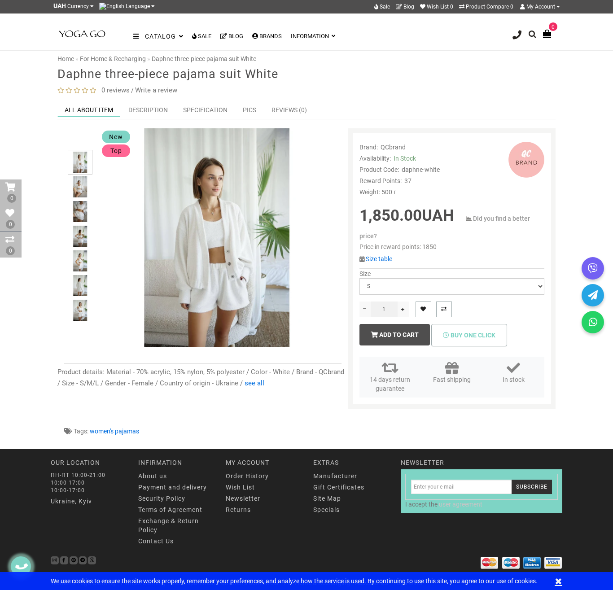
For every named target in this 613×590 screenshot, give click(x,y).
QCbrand (393, 147)
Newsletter (243, 498)
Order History (247, 476)
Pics (249, 110)
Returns (238, 509)
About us (152, 476)
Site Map (327, 498)
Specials (326, 509)
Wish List (240, 487)
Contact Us (156, 541)
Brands (270, 36)
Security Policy (161, 498)
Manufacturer (335, 476)
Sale (384, 7)
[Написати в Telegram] (593, 295)
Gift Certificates (338, 487)
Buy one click (472, 335)
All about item (89, 110)
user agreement (460, 504)
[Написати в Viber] (593, 268)
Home (65, 58)
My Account (540, 7)
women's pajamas (114, 431)
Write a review (156, 90)
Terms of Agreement (170, 509)
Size (365, 273)
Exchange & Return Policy (168, 525)
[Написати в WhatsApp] (593, 322)
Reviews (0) (289, 110)
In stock (514, 379)
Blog (408, 7)
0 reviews (114, 90)
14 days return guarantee (390, 384)
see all (254, 383)
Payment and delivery (172, 487)
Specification (205, 110)
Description (148, 110)
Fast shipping (452, 379)
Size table (379, 258)
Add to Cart (398, 334)
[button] (80, 142)
